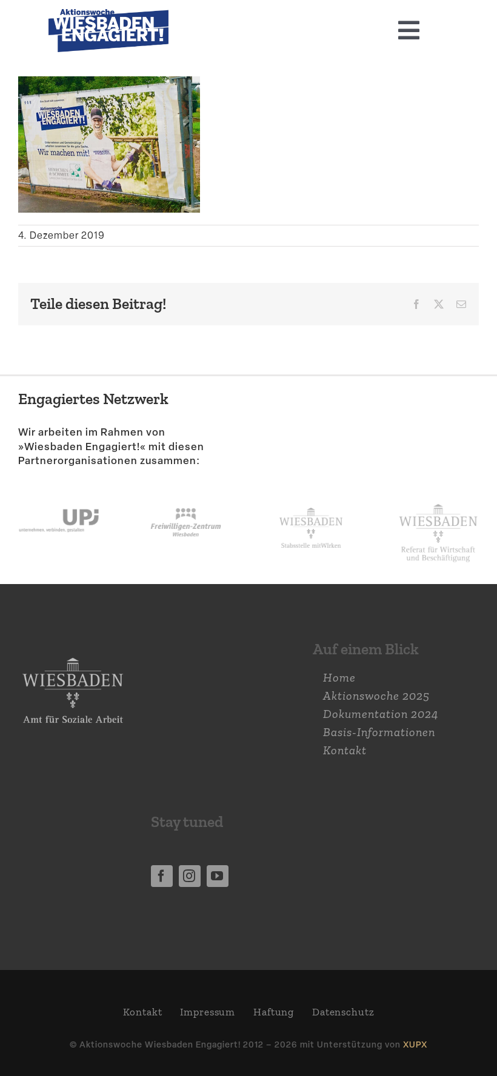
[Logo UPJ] (58, 496)
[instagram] (190, 876)
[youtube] (217, 876)
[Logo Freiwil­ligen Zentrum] (186, 496)
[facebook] (162, 876)
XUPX (415, 1044)
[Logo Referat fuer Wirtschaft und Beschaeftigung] (438, 501)
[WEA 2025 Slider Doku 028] (108, 15)
